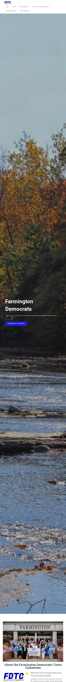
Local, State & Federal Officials (40, 6)
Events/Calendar (23, 6)
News (14, 6)
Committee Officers (11, 10)
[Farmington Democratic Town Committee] (8, 3)
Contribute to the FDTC (16, 323)
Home (7, 6)
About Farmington (25, 10)
